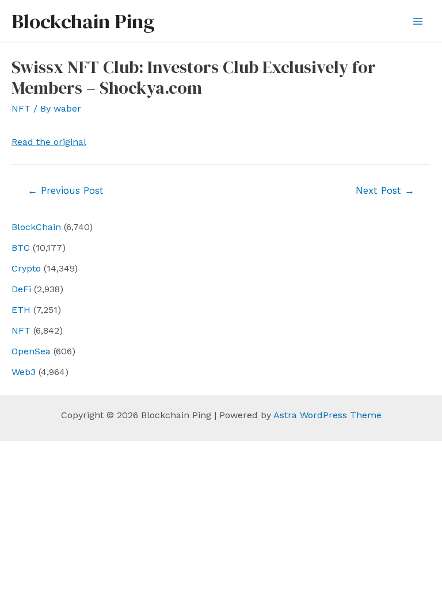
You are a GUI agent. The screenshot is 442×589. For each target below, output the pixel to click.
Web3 (24, 371)
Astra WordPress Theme (327, 415)
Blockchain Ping (83, 21)
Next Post (385, 190)
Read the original (49, 141)
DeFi (21, 289)
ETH (21, 309)
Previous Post (66, 190)
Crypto (26, 268)
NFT (21, 330)
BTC (21, 247)
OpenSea (31, 351)
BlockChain (36, 226)
